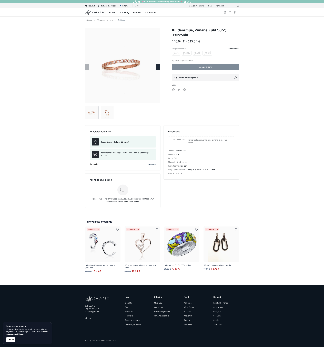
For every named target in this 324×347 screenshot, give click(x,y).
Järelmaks (129, 316)
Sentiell (216, 320)
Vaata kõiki (152, 164)
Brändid (137, 12)
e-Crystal (217, 311)
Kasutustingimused (162, 311)
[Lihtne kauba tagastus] (235, 77)
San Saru (217, 316)
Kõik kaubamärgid (220, 303)
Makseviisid (129, 311)
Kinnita (11, 340)
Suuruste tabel (233, 49)
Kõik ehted (188, 303)
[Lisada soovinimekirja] (117, 229)
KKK (210, 6)
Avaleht (112, 12)
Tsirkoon (121, 20)
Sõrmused (101, 20)
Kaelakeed (188, 324)
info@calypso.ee (92, 311)
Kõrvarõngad (189, 307)
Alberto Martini (219, 307)
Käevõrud (188, 316)
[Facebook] (234, 5)
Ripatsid (187, 320)
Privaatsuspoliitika (161, 316)
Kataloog (124, 12)
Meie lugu (158, 303)
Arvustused (150, 12)
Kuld (112, 20)
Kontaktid (220, 6)
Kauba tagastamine (133, 324)
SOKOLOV (217, 324)
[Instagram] (238, 5)
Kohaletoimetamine (196, 6)
